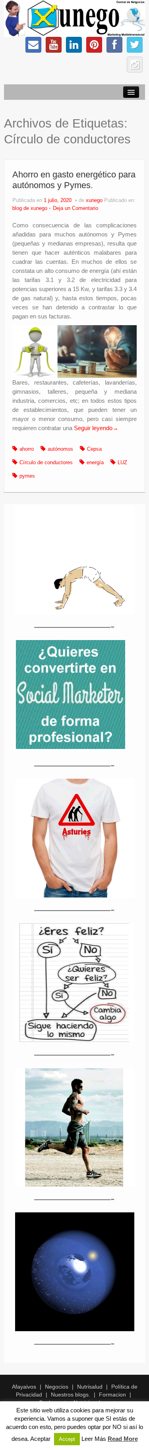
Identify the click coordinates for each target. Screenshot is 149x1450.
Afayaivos (24, 1386)
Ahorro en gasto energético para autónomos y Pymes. (73, 180)
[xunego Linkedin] (74, 45)
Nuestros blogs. (70, 1394)
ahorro (26, 449)
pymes (27, 476)
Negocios (56, 1386)
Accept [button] (67, 1439)
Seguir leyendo (96, 428)
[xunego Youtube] (54, 45)
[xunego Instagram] (135, 64)
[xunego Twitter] (135, 45)
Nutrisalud (90, 1386)
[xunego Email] (33, 45)
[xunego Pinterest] (94, 45)
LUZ (122, 462)
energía (95, 462)
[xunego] (74, 18)
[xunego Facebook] (114, 45)
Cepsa (94, 449)
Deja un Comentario (75, 208)
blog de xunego (29, 208)
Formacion (112, 1394)
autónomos (60, 449)
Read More (123, 1438)
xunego (94, 200)
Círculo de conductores (46, 462)
